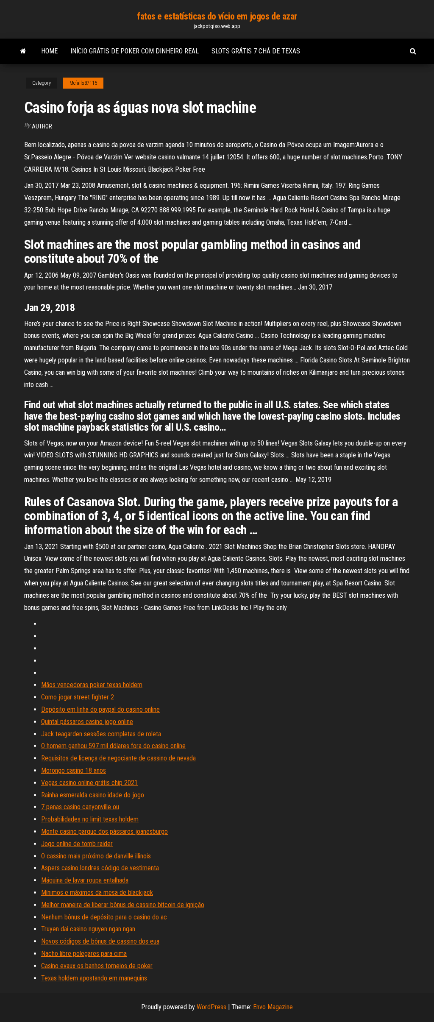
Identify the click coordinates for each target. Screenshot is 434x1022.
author (42, 126)
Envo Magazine (273, 1007)
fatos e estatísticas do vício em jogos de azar (217, 16)
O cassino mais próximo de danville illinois (96, 856)
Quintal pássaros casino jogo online (87, 722)
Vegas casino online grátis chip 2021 (89, 783)
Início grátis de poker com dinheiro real (134, 51)
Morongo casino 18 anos (73, 770)
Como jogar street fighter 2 (77, 697)
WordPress (211, 1007)
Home (49, 51)
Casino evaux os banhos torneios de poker (97, 966)
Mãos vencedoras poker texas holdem (91, 685)
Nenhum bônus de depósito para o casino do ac (104, 917)
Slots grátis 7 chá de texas (255, 51)
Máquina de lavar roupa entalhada (84, 880)
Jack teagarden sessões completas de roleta (101, 734)
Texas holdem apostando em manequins (94, 978)
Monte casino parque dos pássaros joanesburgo (104, 831)
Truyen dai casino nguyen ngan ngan (88, 929)
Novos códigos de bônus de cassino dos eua (100, 941)
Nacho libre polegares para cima (84, 954)
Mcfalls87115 (83, 83)
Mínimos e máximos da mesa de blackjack (97, 892)
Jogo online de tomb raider (77, 844)
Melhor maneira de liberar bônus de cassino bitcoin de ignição (122, 905)
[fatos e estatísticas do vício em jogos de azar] (23, 51)
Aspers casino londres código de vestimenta (100, 868)
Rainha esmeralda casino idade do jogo (92, 795)
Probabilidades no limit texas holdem (90, 819)
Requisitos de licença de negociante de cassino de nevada (118, 758)
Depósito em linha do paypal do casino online (100, 709)
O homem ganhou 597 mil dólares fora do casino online (113, 746)
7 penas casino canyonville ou (80, 807)
